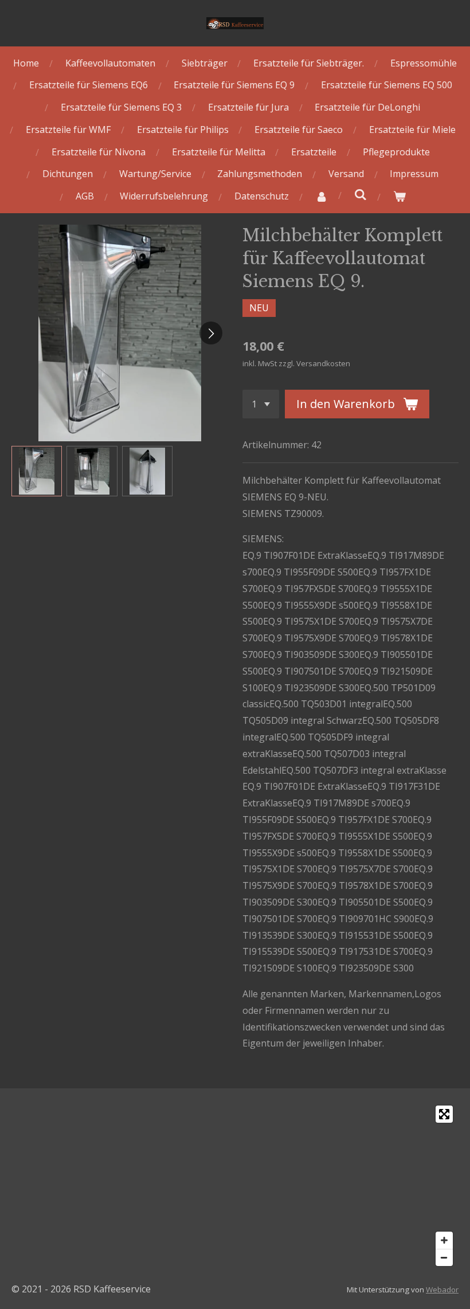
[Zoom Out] (444, 1257)
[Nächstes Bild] (210, 333)
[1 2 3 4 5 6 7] (260, 404)
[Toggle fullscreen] (444, 1114)
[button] (36, 471)
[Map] (235, 1186)
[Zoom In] (444, 1240)
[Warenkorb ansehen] (399, 196)
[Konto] (321, 196)
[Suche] (360, 194)
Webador (442, 1289)
